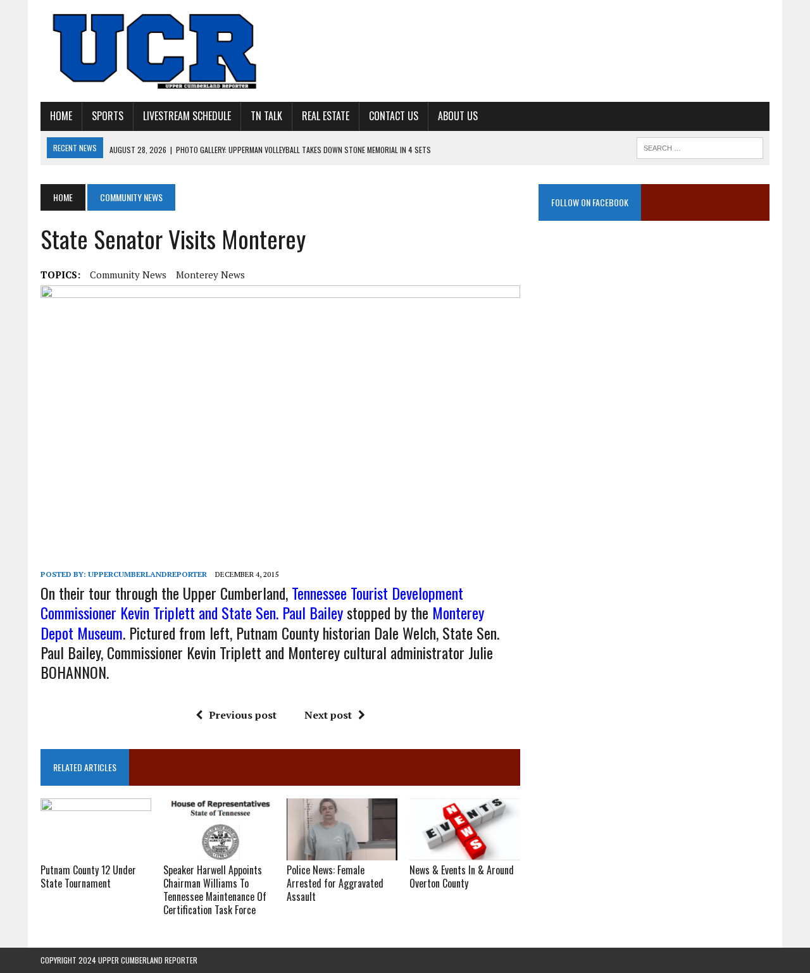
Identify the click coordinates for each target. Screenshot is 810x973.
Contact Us (393, 115)
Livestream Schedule (187, 115)
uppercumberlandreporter (147, 574)
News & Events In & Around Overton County (461, 876)
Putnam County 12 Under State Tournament (88, 876)
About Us (458, 115)
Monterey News (210, 274)
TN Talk (266, 115)
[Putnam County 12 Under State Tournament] (95, 852)
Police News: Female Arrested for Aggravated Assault (335, 883)
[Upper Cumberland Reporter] (155, 51)
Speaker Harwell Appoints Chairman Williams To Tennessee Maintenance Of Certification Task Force (214, 889)
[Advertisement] (654, 361)
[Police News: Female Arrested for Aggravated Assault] (342, 852)
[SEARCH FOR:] (700, 146)
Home (61, 115)
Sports (107, 115)
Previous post (243, 715)
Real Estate (325, 115)
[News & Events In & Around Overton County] (464, 852)
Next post (328, 715)
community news (128, 274)
